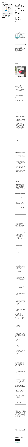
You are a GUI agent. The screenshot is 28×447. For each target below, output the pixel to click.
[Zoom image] (7, 9)
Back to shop (4, 2)
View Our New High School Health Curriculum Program (20, 43)
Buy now (18, 442)
